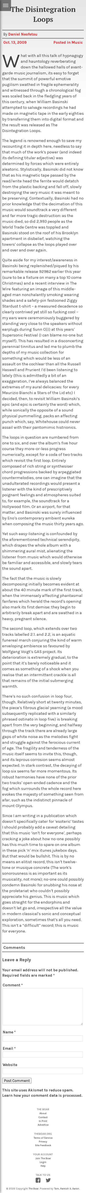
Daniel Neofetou (22, 34)
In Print (43, 1121)
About (43, 1113)
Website (10, 1065)
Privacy (43, 1141)
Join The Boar (43, 1158)
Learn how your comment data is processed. (42, 1095)
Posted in (62, 42)
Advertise (43, 1124)
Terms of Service (43, 1137)
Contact (43, 1117)
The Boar (33, 1188)
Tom (56, 1188)
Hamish (64, 1188)
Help (43, 1166)
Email (9, 1048)
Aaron (75, 1188)
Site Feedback (43, 1145)
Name (9, 1032)
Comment (13, 985)
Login (43, 1162)
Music (77, 42)
